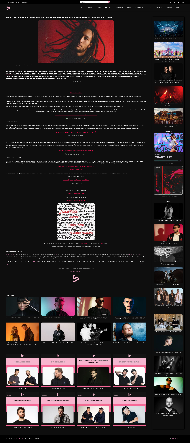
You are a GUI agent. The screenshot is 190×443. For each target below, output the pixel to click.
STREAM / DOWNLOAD (76, 93)
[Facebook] (174, 2)
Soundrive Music (10, 254)
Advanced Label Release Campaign (94, 388)
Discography (119, 8)
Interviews (108, 8)
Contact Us (158, 8)
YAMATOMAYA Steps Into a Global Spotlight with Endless (22, 317)
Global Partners (10, 2)
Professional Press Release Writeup (22, 427)
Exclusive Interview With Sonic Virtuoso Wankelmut (168, 394)
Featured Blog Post (129, 427)
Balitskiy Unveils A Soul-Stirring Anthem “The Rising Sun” (129, 343)
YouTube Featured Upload (58, 427)
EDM (56, 254)
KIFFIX (149, 8)
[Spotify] (178, 2)
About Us (169, 8)
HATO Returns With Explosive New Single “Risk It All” (58, 343)
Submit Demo (25, 2)
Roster (129, 8)
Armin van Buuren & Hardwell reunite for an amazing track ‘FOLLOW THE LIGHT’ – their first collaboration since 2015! (168, 82)
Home (80, 8)
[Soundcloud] (183, 2)
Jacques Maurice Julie (177, 438)
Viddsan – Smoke (168, 163)
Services (89, 8)
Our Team (17, 2)
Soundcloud (85, 180)
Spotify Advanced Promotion (129, 388)
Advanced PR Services (58, 388)
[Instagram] (170, 2)
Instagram (73, 180)
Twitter (79, 180)
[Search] (109, 2)
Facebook (66, 180)
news (130, 254)
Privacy (178, 8)
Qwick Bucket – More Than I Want (168, 196)
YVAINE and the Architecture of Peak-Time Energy (58, 317)
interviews (141, 254)
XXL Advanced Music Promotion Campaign (94, 427)
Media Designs (22, 388)
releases (35, 261)
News (99, 8)
